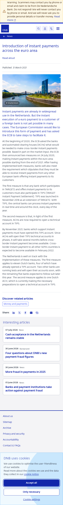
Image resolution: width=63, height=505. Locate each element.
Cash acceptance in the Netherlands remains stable (27, 336)
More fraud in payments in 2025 (25, 372)
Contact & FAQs (11, 445)
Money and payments (15, 303)
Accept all (31, 483)
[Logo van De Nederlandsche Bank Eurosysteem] (5, 28)
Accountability (11, 439)
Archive (7, 427)
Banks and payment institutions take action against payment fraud (28, 389)
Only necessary (31, 492)
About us (8, 416)
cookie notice (31, 474)
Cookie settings (31, 499)
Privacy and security (13, 433)
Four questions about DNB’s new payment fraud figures (26, 355)
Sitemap (7, 422)
